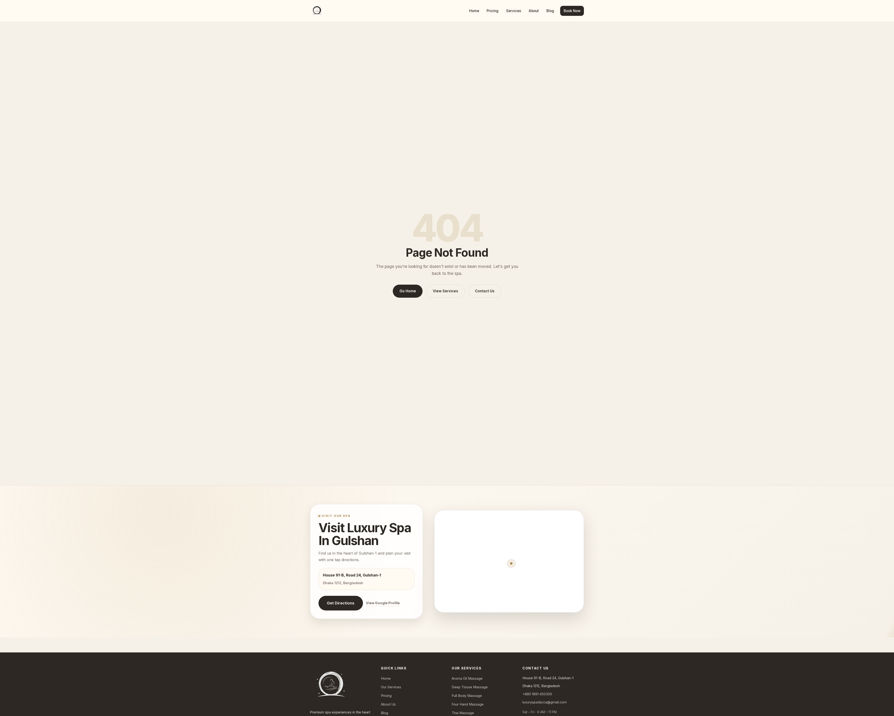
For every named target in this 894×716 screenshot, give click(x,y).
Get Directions (340, 603)
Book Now (572, 11)
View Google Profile (383, 603)
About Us (388, 704)
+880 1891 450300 (537, 694)
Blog (550, 11)
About (534, 11)
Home (474, 11)
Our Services (391, 687)
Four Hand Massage (468, 704)
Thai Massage (463, 713)
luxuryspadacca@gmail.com (544, 702)
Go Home (408, 291)
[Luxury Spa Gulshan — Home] (317, 11)
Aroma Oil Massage (467, 678)
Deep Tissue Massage (470, 687)
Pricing (492, 11)
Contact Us (484, 291)
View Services (445, 291)
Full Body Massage (467, 696)
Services (513, 11)
